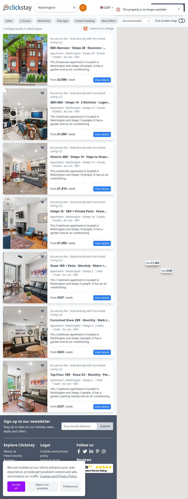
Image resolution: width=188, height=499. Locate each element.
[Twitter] (85, 451)
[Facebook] (79, 451)
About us (10, 451)
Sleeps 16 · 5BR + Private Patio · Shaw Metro (77, 211)
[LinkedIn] (91, 451)
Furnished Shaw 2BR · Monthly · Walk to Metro (79, 320)
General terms (50, 460)
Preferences (70, 486)
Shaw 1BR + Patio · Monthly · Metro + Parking (77, 266)
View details (102, 80)
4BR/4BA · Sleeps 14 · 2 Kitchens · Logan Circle (79, 102)
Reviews (9, 460)
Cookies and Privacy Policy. (58, 476)
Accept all (16, 486)
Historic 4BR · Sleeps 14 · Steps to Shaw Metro (78, 157)
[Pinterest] (97, 451)
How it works (13, 456)
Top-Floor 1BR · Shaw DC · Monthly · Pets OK (79, 375)
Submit (105, 426)
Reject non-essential (43, 486)
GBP (107, 7)
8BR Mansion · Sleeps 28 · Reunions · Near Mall (76, 48)
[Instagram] (104, 451)
